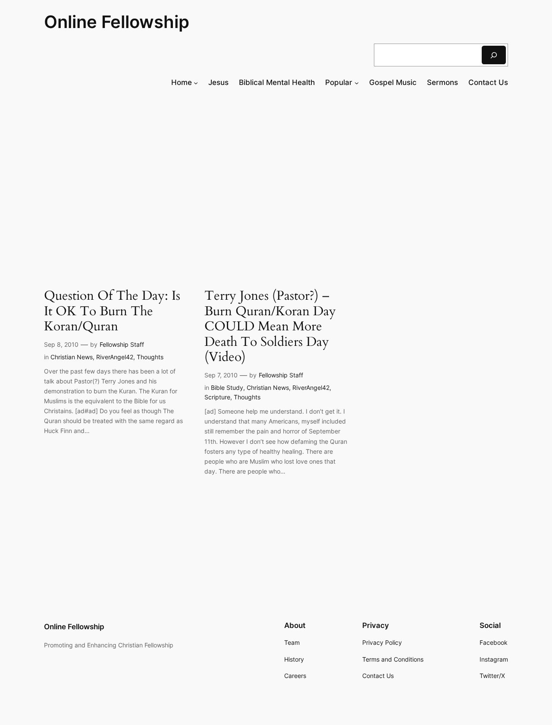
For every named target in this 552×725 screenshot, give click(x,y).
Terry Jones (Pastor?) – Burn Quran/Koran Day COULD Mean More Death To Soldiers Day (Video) (270, 327)
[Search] (494, 55)
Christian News (71, 357)
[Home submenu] (196, 82)
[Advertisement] (276, 165)
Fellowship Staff (122, 344)
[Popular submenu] (356, 82)
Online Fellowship (116, 21)
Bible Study (227, 387)
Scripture (217, 397)
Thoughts (150, 357)
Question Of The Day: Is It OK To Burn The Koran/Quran (112, 312)
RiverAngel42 (114, 357)
